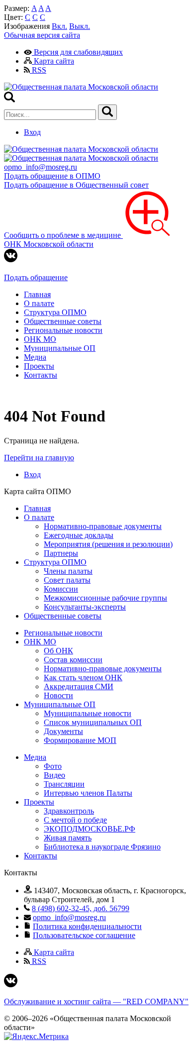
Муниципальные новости (87, 713)
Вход (32, 132)
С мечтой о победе (75, 820)
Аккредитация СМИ (78, 686)
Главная (37, 294)
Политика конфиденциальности (87, 926)
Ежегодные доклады (78, 535)
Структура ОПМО (55, 312)
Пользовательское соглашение (84, 935)
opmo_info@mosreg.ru (40, 167)
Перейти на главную (39, 457)
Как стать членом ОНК (83, 677)
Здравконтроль (69, 811)
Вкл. (59, 26)
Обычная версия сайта (42, 35)
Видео (54, 775)
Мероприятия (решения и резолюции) (108, 544)
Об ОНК (58, 650)
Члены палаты (68, 571)
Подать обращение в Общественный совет (76, 185)
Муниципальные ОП (60, 348)
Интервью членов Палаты (88, 793)
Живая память (68, 838)
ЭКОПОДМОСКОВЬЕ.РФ (89, 829)
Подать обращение (36, 277)
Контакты (40, 375)
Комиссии (61, 589)
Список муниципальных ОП (93, 722)
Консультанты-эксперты (85, 607)
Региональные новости (63, 330)
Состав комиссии (73, 659)
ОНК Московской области (49, 244)
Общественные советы (62, 321)
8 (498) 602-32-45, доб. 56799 (80, 908)
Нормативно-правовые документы (103, 526)
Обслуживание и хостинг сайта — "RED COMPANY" (96, 1001)
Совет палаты (67, 580)
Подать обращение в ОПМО (52, 176)
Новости (58, 695)
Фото (53, 766)
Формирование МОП (80, 740)
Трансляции (64, 784)
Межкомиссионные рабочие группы (105, 598)
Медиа (35, 357)
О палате (39, 303)
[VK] (10, 259)
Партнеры (61, 553)
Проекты (39, 366)
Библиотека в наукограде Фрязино (102, 846)
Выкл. (79, 26)
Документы (63, 731)
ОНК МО (40, 339)
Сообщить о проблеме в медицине (63, 235)
